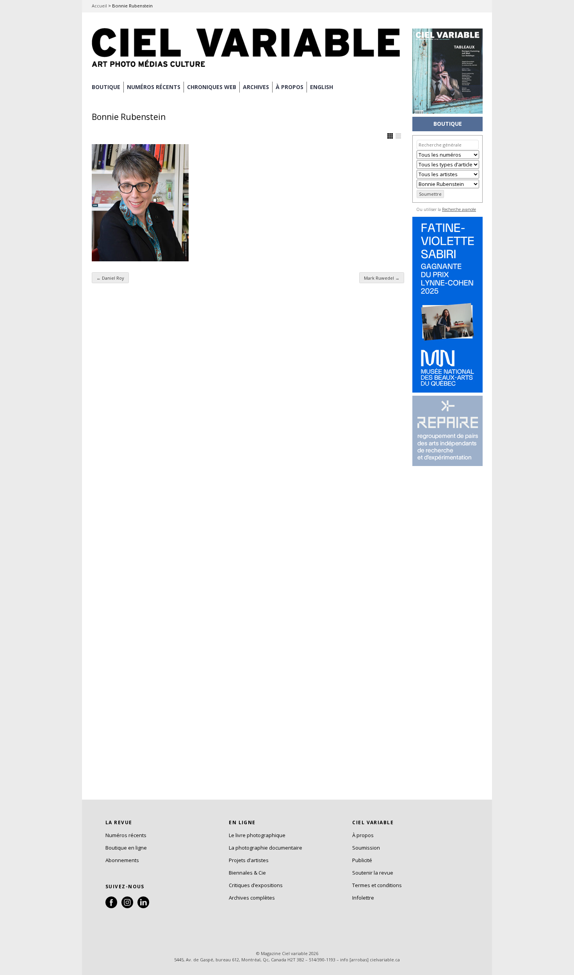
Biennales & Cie (247, 872)
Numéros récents (125, 835)
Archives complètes (252, 897)
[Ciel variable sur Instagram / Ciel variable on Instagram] (127, 906)
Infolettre (363, 897)
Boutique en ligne (126, 847)
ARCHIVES (256, 87)
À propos (363, 835)
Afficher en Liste (398, 136)
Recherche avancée (459, 209)
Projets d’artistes (249, 860)
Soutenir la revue (372, 872)
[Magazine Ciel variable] (248, 68)
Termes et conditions (377, 885)
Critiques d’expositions (256, 885)
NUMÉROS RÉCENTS (153, 87)
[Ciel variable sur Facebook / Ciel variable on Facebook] (111, 906)
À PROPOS (289, 87)
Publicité (362, 860)
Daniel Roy (110, 278)
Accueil (99, 6)
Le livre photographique (257, 835)
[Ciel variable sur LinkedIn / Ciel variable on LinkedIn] (143, 906)
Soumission (366, 847)
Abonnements (122, 860)
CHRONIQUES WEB (211, 87)
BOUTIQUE (106, 87)
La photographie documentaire (265, 847)
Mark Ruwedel (381, 278)
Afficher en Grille (390, 136)
